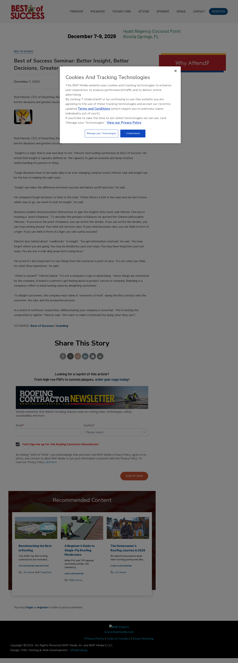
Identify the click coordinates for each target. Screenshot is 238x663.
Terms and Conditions (94, 109)
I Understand (133, 133)
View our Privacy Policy (124, 123)
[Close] (175, 71)
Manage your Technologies (101, 133)
